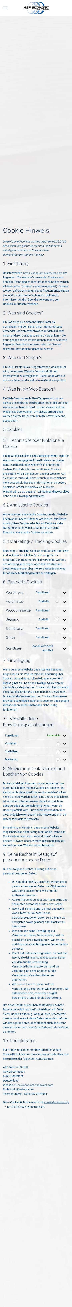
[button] (5, 8)
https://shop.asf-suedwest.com (42, 273)
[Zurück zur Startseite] (36, 8)
